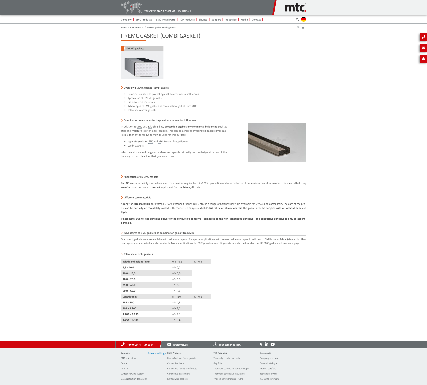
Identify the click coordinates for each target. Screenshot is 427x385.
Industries (231, 19)
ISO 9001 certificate (269, 378)
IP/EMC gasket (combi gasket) (161, 27)
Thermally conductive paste (227, 358)
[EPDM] (168, 204)
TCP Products (187, 19)
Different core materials (141, 102)
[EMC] (139, 126)
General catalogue (268, 363)
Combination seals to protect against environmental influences (163, 94)
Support (216, 19)
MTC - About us (128, 358)
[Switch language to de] (303, 19)
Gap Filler (218, 363)
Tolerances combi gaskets (142, 110)
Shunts (203, 19)
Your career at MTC (230, 345)
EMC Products (144, 19)
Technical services (269, 373)
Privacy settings (156, 353)
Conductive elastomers (178, 373)
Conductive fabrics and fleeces (182, 368)
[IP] (159, 141)
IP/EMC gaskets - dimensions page (279, 243)
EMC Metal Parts (165, 19)
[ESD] (150, 126)
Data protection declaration (134, 378)
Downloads (265, 353)
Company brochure (269, 358)
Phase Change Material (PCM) (228, 378)
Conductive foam (175, 363)
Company (126, 19)
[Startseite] (295, 6)
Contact (256, 19)
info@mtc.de (180, 345)
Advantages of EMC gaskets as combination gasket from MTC (162, 106)
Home (124, 27)
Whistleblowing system (132, 373)
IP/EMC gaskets (135, 48)
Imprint (124, 368)
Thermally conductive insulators (229, 373)
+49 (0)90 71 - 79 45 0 (139, 345)
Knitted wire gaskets (177, 378)
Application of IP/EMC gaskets (144, 98)
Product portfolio (268, 368)
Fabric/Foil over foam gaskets (181, 358)
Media (244, 19)
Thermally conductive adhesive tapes (232, 368)
